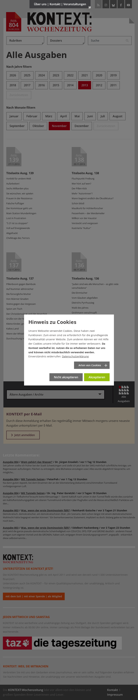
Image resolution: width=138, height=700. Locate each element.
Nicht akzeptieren (66, 377)
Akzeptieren (97, 377)
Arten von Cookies (90, 365)
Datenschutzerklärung (75, 356)
